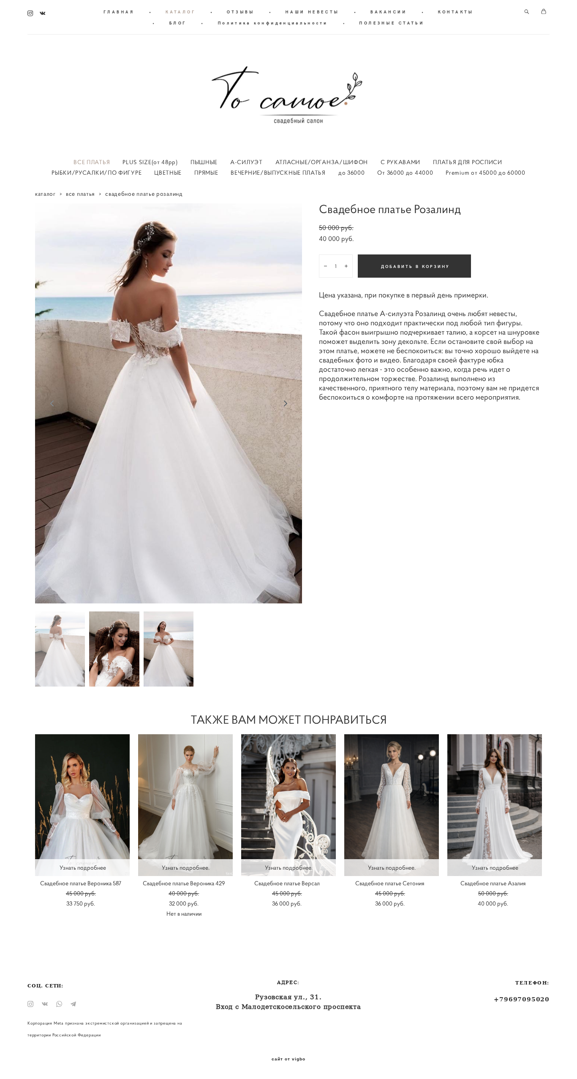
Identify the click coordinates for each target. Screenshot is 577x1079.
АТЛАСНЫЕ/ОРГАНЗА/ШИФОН (321, 162)
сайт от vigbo (288, 1059)
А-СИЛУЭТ (246, 162)
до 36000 (351, 172)
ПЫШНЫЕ (204, 162)
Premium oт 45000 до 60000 (485, 172)
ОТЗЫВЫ (240, 12)
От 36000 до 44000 (405, 172)
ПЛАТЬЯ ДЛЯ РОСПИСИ (467, 162)
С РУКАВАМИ (400, 162)
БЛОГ (178, 23)
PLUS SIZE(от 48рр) (150, 162)
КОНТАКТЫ (456, 12)
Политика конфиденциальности (273, 23)
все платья (80, 193)
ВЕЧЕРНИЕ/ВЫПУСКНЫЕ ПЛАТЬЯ (278, 172)
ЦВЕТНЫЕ (168, 172)
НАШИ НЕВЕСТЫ (312, 12)
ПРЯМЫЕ (206, 172)
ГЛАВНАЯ (118, 12)
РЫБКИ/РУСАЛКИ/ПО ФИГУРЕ (97, 172)
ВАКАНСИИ (388, 12)
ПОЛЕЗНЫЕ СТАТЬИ (392, 23)
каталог (45, 193)
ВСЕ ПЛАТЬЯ (91, 162)
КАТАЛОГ (181, 12)
